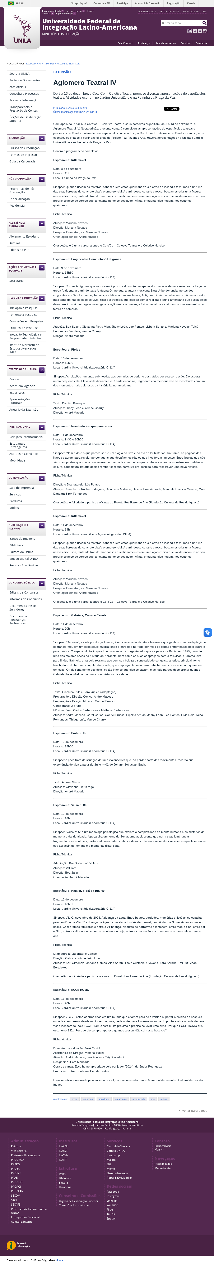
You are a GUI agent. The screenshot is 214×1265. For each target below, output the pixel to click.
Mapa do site (191, 11)
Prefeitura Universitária (25, 1155)
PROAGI (16, 1186)
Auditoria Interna (21, 1222)
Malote (111, 1160)
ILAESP (63, 1151)
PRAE (14, 1177)
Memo (111, 1169)
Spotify (111, 1218)
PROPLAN (17, 1191)
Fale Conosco (125, 43)
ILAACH (63, 1146)
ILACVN (63, 1155)
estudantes (121, 1099)
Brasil (19, 3)
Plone (60, 1260)
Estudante (201, 43)
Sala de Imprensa (165, 43)
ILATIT (63, 1160)
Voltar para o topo (194, 1111)
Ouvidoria (65, 1187)
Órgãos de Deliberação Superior (78, 1201)
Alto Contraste (169, 11)
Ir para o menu (75, 11)
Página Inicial (33, 63)
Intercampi (113, 1155)
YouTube (189, 31)
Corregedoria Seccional (25, 1217)
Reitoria (16, 1146)
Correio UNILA (116, 1151)
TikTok (111, 1214)
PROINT (16, 1173)
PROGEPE (17, 1182)
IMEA (62, 1174)
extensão (88, 1099)
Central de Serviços (118, 1146)
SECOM (15, 1195)
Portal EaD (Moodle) (119, 1177)
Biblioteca (65, 1178)
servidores (104, 1099)
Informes (49, 63)
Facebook (195, 31)
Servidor (186, 43)
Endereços (144, 43)
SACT (14, 1200)
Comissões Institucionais (74, 1205)
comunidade (138, 1099)
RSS (204, 11)
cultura (163, 1099)
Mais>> (159, 1149)
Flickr (200, 31)
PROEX (15, 1169)
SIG (109, 1164)
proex (75, 1099)
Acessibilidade (163, 1164)
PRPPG (15, 1164)
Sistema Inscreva (117, 1173)
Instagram (205, 31)
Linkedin (112, 1200)
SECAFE (15, 1204)
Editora (63, 1183)
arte (153, 1099)
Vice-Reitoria (19, 1151)
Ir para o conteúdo (53, 11)
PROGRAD (17, 1160)
